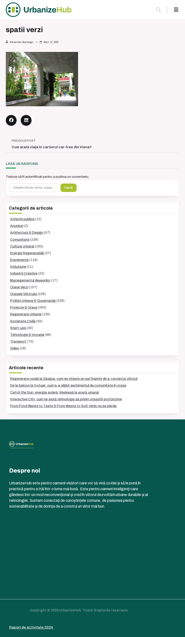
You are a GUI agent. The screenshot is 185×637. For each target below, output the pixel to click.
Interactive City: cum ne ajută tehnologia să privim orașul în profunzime (66, 399)
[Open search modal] (158, 10)
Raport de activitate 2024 (31, 627)
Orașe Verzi (19, 287)
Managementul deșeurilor (30, 280)
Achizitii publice (22, 219)
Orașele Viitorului (23, 294)
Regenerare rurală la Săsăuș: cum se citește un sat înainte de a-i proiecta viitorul (73, 379)
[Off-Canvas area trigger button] (176, 10)
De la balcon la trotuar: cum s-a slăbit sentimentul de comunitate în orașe (68, 385)
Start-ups (18, 328)
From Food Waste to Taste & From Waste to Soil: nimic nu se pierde (63, 406)
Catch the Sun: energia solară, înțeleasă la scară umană (54, 392)
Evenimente (19, 260)
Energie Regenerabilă (27, 253)
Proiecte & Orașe (23, 307)
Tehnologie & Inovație (27, 335)
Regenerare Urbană (25, 314)
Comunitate (19, 239)
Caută (68, 187)
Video (14, 348)
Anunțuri (16, 226)
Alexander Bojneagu (21, 42)
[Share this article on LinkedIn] (26, 120)
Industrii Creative (23, 273)
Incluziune (18, 267)
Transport (18, 341)
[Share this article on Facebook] (11, 120)
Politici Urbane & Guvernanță (33, 301)
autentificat (33, 176)
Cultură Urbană (22, 246)
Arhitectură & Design (26, 232)
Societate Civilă (22, 321)
